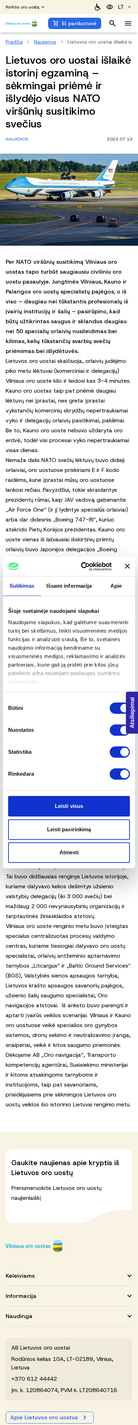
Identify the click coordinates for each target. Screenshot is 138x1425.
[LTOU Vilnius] (34, 1246)
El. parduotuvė (79, 23)
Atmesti (69, 852)
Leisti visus (69, 806)
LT (121, 7)
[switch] (120, 730)
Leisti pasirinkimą (69, 829)
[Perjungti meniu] (128, 23)
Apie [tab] (116, 586)
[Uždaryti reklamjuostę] (127, 566)
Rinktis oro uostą (22, 7)
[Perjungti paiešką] (112, 23)
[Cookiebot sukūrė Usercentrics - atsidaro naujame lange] (84, 566)
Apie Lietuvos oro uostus (44, 1417)
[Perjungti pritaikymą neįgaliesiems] (109, 7)
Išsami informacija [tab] (69, 586)
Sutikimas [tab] (22, 586)
